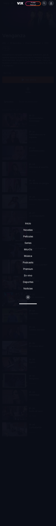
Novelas (28, 229)
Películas (28, 236)
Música (28, 256)
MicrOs (28, 249)
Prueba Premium (33, 4)
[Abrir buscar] (44, 3)
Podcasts (28, 262)
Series (28, 243)
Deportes (28, 282)
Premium (28, 269)
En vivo (28, 275)
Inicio (28, 223)
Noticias (28, 288)
